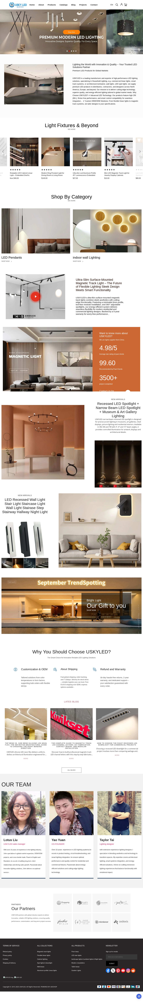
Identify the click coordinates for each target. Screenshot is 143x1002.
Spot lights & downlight (44, 963)
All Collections (44, 946)
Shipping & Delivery (9, 963)
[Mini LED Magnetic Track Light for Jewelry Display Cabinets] (99, 178)
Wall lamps (40, 966)
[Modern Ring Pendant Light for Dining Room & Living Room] (37, 178)
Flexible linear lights (43, 955)
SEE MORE (71, 129)
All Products (78, 946)
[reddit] (133, 970)
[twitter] (113, 970)
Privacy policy (7, 955)
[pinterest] (118, 970)
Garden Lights (76, 970)
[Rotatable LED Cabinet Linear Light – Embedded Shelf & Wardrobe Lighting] (5, 178)
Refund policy (7, 951)
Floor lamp (75, 951)
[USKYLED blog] (8, 977)
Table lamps (75, 966)
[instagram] (128, 970)
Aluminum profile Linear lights (47, 970)
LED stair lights (76, 955)
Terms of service (11, 946)
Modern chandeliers (78, 963)
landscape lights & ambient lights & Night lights (87, 959)
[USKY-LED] (18, 977)
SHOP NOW (5, 261)
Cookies (5, 959)
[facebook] (108, 970)
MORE (26, 758)
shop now (103, 45)
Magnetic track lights (44, 951)
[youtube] (123, 970)
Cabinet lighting (42, 959)
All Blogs (71, 770)
